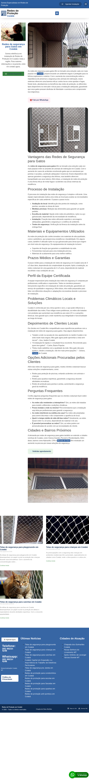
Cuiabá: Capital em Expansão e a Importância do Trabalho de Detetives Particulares (40, 662)
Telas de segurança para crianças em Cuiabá (67, 547)
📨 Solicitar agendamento (40, 451)
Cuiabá (40, 74)
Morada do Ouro (63, 441)
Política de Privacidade (7, 678)
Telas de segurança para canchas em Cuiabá (20, 602)
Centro (35, 353)
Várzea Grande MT (71, 657)
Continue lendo (4, 565)
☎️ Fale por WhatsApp (39, 100)
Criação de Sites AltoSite (44, 709)
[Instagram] (86, 4)
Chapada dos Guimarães (74, 644)
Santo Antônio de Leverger (75, 655)
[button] (57, 13)
